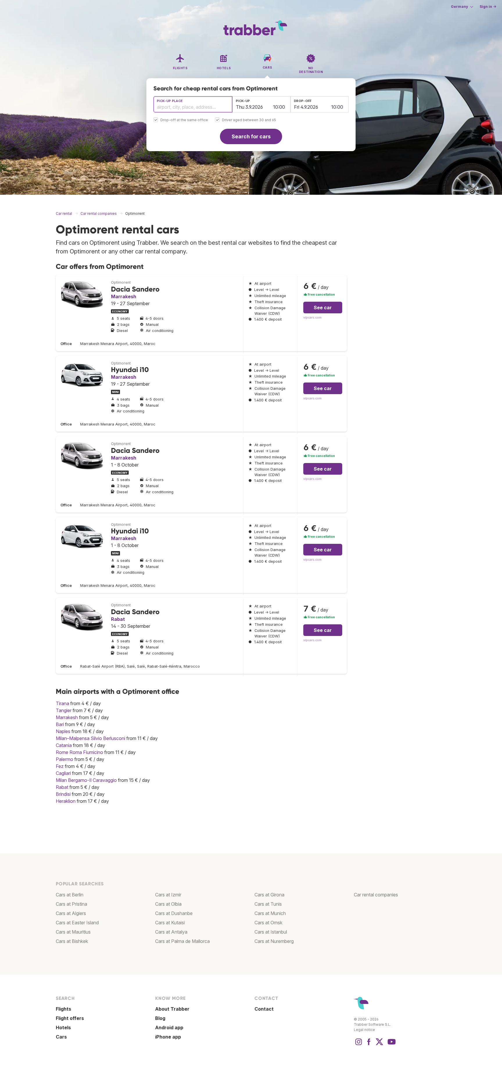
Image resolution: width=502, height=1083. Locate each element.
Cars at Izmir (168, 895)
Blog (160, 1018)
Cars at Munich (270, 913)
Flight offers (70, 1018)
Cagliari (63, 773)
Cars (61, 1037)
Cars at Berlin (69, 895)
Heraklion (66, 801)
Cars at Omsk (268, 922)
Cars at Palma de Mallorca (182, 941)
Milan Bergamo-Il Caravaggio (86, 780)
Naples (63, 731)
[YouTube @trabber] (390, 1045)
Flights (63, 1009)
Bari (60, 724)
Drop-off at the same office (184, 120)
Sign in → (488, 6)
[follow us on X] (379, 1045)
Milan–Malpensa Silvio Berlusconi (90, 738)
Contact (264, 1009)
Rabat (118, 619)
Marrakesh (123, 296)
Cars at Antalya (171, 932)
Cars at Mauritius (73, 932)
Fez (60, 766)
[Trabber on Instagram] (358, 1045)
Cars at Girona (269, 895)
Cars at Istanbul (270, 932)
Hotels (63, 1027)
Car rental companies (376, 895)
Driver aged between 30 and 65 (249, 120)
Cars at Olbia (168, 904)
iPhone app (168, 1037)
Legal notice (364, 1029)
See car (323, 307)
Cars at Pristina (71, 904)
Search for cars (251, 136)
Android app (169, 1027)
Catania (64, 745)
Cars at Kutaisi (170, 922)
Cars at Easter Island (77, 922)
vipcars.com (312, 317)
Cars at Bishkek (72, 941)
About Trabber (172, 1009)
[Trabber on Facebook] (369, 1045)
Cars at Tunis (268, 904)
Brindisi (63, 794)
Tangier (63, 710)
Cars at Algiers (71, 913)
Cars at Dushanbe (174, 913)
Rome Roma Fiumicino (79, 752)
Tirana (62, 703)
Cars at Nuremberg (274, 941)
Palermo (64, 759)
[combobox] (192, 104)
